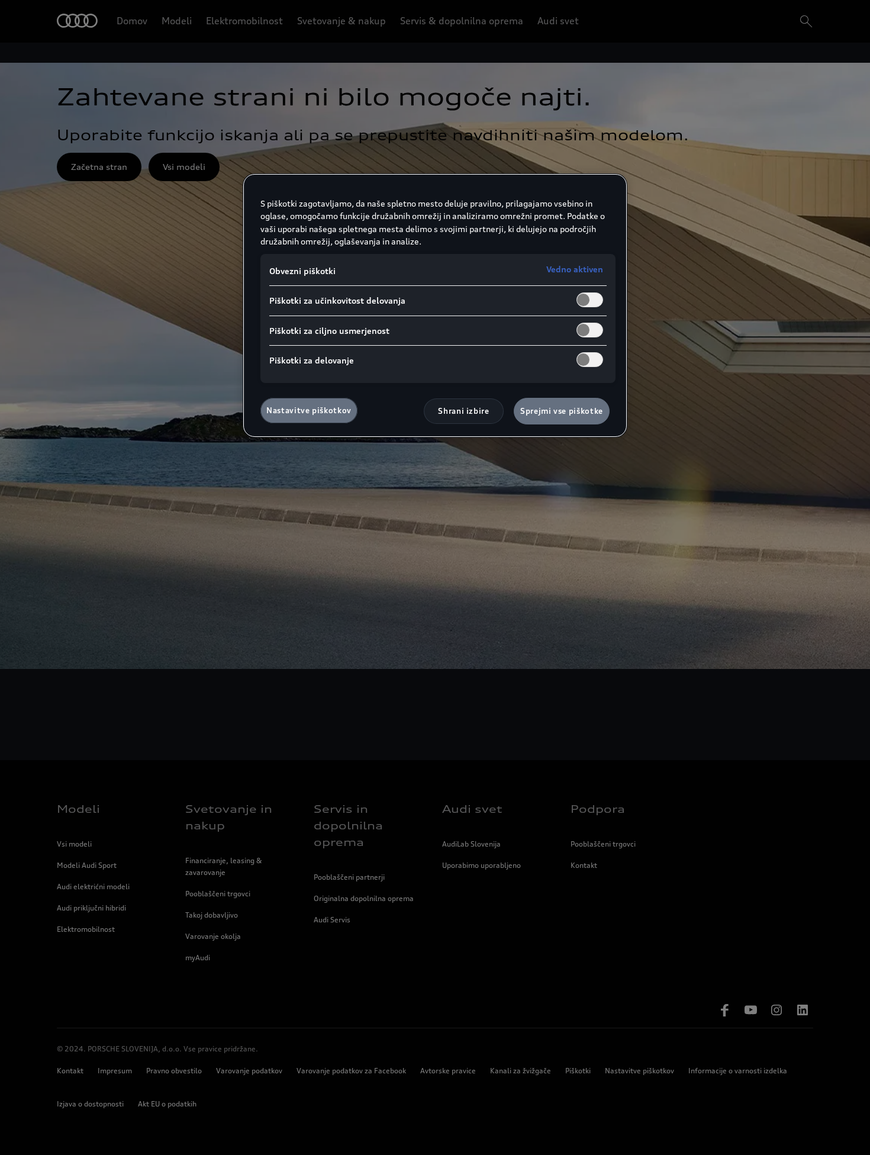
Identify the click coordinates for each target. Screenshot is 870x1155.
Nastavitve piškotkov (309, 410)
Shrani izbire (463, 411)
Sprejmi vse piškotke (561, 411)
